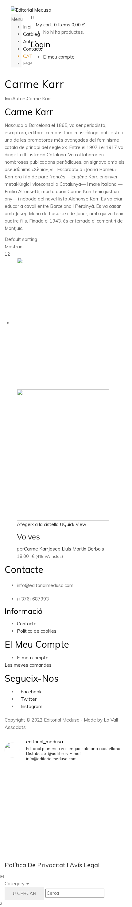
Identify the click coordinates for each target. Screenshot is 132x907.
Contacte (27, 624)
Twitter (29, 699)
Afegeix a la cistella (38, 524)
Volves (28, 536)
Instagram (31, 706)
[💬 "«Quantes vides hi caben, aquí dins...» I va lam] (66, 831)
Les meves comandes (28, 665)
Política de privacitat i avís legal (52, 865)
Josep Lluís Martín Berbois (76, 549)
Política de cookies (36, 631)
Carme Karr (36, 549)
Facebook (31, 692)
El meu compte (33, 658)
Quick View (74, 524)
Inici (8, 98)
